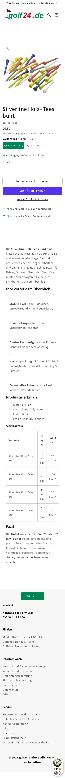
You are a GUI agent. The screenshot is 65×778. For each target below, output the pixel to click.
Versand (20, 133)
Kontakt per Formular (18, 612)
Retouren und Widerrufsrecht (21, 714)
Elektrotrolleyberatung (17, 680)
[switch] (57, 773)
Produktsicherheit (14, 737)
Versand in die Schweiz (17, 671)
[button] (7, 16)
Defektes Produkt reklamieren (22, 719)
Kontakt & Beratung (15, 723)
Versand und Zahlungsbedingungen (25, 666)
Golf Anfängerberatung (17, 675)
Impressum (10, 685)
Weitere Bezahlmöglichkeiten (32, 199)
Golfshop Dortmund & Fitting (21, 646)
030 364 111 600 (14, 617)
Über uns (8, 733)
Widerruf (32, 596)
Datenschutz (11, 689)
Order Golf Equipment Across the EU (26, 742)
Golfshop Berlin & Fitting (19, 641)
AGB (5, 694)
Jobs (5, 728)
